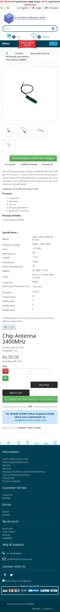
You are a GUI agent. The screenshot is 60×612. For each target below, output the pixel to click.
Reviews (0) (47, 164)
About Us (6, 468)
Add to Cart (16, 392)
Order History (8, 531)
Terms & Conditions (11, 481)
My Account (7, 528)
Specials (6, 515)
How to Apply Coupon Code (15, 459)
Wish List (6, 535)
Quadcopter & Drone (40, 53)
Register (24, 7)
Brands (5, 511)
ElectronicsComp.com (17, 604)
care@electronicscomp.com (30, 420)
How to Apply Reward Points (15, 462)
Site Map (6, 498)
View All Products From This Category (33, 158)
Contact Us (7, 495)
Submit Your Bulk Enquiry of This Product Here (33, 399)
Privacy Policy (8, 478)
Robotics (19, 53)
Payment (6, 465)
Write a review (34, 427)
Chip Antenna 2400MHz (16, 59)
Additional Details (29, 164)
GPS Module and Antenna (17, 56)
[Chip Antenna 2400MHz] (8, 130)
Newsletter (7, 538)
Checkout (53, 7)
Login (38, 7)
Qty (4, 366)
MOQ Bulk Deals (27, 44)
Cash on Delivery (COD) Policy (15, 475)
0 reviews (22, 427)
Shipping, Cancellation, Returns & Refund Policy (23, 471)
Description (10, 164)
